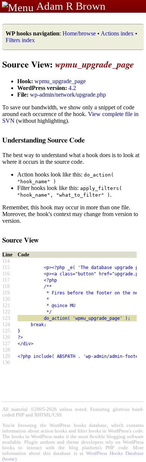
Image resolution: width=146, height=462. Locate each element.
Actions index (117, 33)
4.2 (72, 88)
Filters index (20, 40)
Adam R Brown (71, 6)
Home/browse (79, 33)
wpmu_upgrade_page (60, 81)
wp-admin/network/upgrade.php (68, 94)
